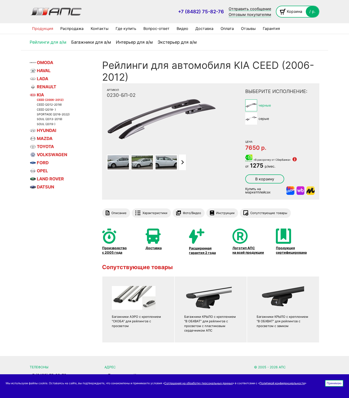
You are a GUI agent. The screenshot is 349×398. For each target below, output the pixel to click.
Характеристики (154, 213)
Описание (119, 213)
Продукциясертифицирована (291, 250)
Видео (182, 28)
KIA (40, 94)
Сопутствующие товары (268, 213)
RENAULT (46, 86)
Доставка (204, 28)
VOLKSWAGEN (52, 154)
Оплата (227, 28)
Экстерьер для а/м (177, 42)
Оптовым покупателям (250, 14)
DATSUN (45, 186)
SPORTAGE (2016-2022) (53, 114)
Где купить (126, 28)
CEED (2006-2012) (50, 100)
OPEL (42, 170)
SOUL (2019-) (46, 124)
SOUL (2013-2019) (49, 119)
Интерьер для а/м (134, 42)
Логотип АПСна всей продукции (248, 250)
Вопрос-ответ (156, 28)
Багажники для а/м (91, 42)
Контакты (99, 28)
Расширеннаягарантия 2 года (202, 250)
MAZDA (44, 138)
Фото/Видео (192, 213)
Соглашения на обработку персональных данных (198, 383)
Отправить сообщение (250, 9)
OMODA (45, 62)
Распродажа (72, 28)
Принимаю (334, 383)
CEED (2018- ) (46, 109)
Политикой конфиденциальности (282, 383)
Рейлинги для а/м (48, 42)
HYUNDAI (46, 130)
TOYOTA (45, 146)
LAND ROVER (50, 178)
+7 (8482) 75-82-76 (201, 11)
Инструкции (225, 213)
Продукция (42, 28)
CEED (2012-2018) (49, 104)
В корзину (264, 179)
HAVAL (44, 70)
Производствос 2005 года (114, 250)
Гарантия (271, 28)
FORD (43, 162)
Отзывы (248, 28)
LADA (42, 78)
